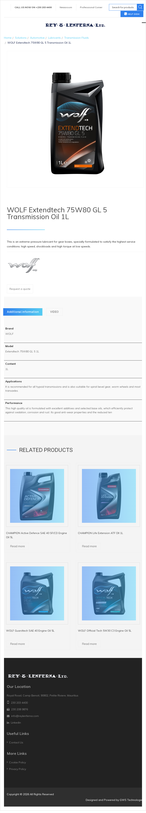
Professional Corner (91, 7)
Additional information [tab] (23, 311)
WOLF (9, 334)
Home (8, 37)
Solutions (21, 37)
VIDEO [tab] (54, 311)
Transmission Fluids (76, 37)
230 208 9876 (19, 709)
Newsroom (66, 7)
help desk (133, 14)
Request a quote (20, 289)
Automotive (37, 37)
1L (6, 369)
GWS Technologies (132, 800)
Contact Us (16, 742)
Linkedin (16, 722)
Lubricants (54, 37)
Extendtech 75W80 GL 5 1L (22, 351)
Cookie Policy (17, 762)
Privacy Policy (17, 769)
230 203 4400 (19, 702)
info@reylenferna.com (25, 716)
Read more (17, 546)
